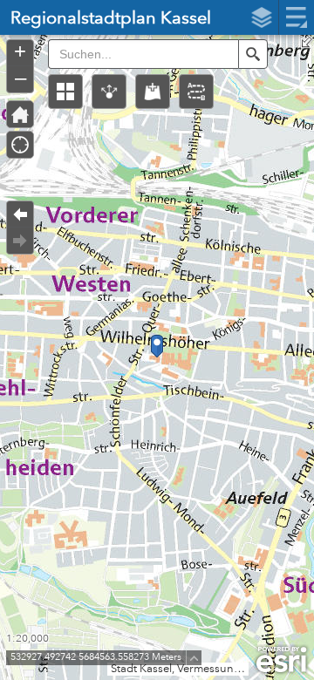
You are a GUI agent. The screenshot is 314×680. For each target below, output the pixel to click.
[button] (65, 91)
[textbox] (143, 54)
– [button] (20, 77)
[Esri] (281, 660)
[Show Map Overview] (307, 42)
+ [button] (20, 51)
